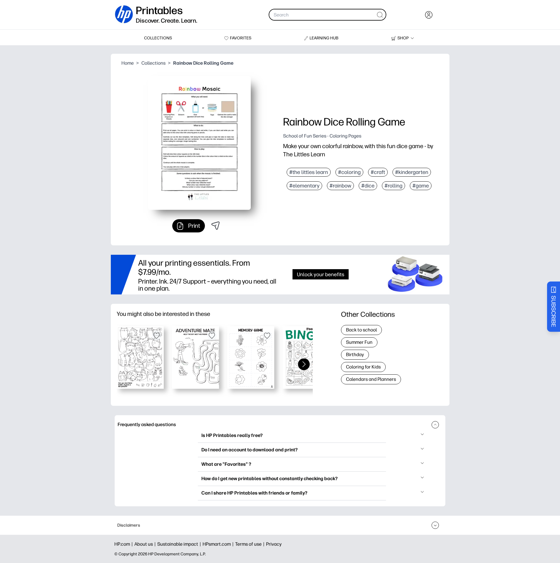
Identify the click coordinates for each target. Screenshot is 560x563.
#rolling (393, 185)
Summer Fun (359, 342)
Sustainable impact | (180, 544)
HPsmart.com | (219, 544)
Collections (153, 63)
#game (420, 185)
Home (127, 63)
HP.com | (124, 544)
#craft (378, 172)
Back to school (361, 330)
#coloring (349, 172)
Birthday (355, 354)
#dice (368, 185)
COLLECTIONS (158, 38)
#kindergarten (411, 172)
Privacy (274, 544)
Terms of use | (250, 544)
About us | (145, 544)
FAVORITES (240, 38)
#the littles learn (308, 172)
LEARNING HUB (324, 38)
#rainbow (340, 185)
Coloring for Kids (363, 367)
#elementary (304, 185)
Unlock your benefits (320, 274)
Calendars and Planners (371, 379)
